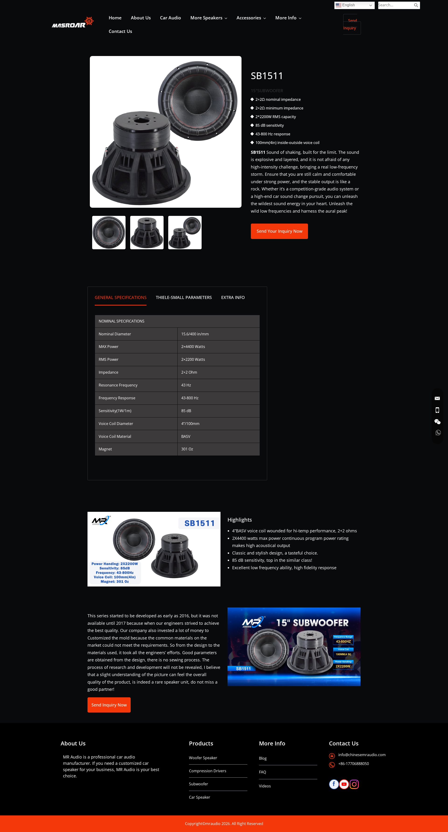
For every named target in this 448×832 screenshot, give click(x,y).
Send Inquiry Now (109, 705)
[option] (166, 132)
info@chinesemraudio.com (362, 754)
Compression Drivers (207, 770)
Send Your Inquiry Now (279, 231)
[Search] (416, 5)
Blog (263, 758)
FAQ (262, 772)
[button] (224, 17)
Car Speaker (199, 797)
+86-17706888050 (353, 763)
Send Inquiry (350, 24)
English (348, 5)
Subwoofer (198, 783)
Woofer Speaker (203, 757)
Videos (265, 786)
